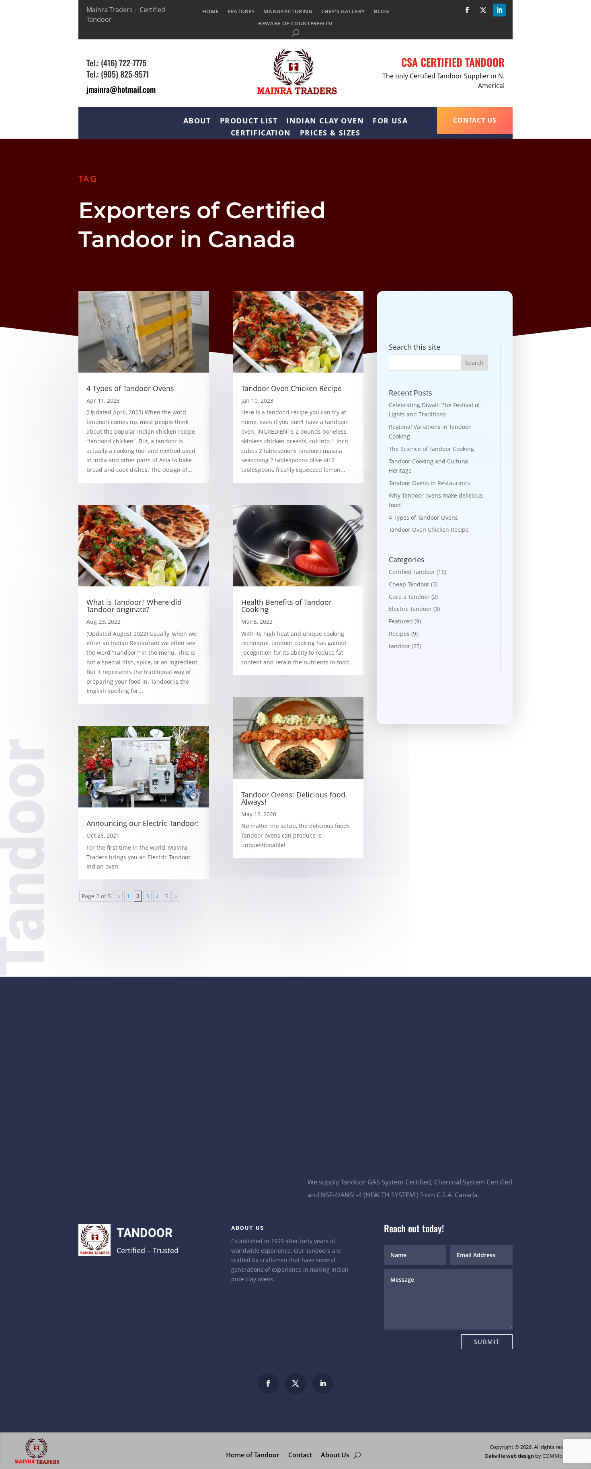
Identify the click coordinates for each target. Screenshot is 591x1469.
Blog (381, 11)
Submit (487, 1342)
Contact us (475, 120)
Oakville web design (509, 1455)
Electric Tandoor (410, 609)
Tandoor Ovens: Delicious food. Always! (294, 798)
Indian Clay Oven (325, 121)
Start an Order (345, 1150)
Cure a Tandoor (409, 596)
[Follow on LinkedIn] (499, 10)
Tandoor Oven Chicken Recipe (291, 388)
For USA (390, 121)
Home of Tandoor (252, 1454)
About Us (335, 1454)
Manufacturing (287, 11)
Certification (261, 133)
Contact (300, 1454)
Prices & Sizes (330, 133)
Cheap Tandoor (409, 584)
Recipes (399, 633)
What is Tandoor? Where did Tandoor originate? (134, 605)
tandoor (399, 646)
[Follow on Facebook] (467, 10)
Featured (401, 621)
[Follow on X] (483, 10)
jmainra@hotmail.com (121, 89)
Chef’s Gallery (343, 11)
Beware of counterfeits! (295, 23)
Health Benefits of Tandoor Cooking (286, 605)
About (197, 121)
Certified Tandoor (412, 572)
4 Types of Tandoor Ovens (130, 388)
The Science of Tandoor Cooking (431, 449)
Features (241, 11)
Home (210, 11)
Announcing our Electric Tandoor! (142, 823)
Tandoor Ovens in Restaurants (429, 483)
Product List (248, 121)
